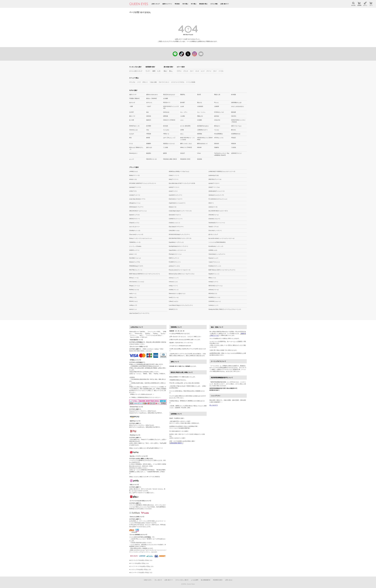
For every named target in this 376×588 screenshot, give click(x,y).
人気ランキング (155, 4)
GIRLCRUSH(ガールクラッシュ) (137, 211)
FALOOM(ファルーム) (135, 258)
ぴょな (131, 143)
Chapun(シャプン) (134, 222)
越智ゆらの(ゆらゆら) (152, 94)
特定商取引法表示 (217, 580)
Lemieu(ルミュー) (213, 305)
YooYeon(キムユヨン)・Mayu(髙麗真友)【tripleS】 (221, 154)
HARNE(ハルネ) (213, 250)
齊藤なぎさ (200, 116)
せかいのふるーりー (134, 226)
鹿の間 (199, 94)
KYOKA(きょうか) (219, 112)
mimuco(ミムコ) (173, 281)
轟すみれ (233, 130)
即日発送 (177, 4)
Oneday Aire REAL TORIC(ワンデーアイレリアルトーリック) (225, 309)
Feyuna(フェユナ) (213, 258)
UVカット (145, 82)
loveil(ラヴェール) (173, 297)
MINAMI (199, 147)
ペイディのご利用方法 (154, 476)
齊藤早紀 (182, 94)
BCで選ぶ (193, 4)
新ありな (199, 102)
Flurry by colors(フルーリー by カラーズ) (179, 270)
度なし (171, 71)
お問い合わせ (228, 580)
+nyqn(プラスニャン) (214, 262)
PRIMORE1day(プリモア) (136, 266)
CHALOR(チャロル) (174, 230)
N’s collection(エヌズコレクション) (218, 199)
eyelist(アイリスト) (174, 187)
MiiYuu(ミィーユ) (133, 277)
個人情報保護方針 (205, 580)
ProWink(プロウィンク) (215, 266)
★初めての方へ (148, 580)
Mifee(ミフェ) (212, 277)
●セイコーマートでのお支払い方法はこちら (140, 572)
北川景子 (131, 112)
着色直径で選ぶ (203, 4)
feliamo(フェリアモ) (134, 262)
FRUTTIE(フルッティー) (135, 270)
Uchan (199, 153)
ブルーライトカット (164, 82)
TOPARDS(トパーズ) (134, 242)
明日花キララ (166, 102)
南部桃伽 (199, 133)
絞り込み (353, 5)
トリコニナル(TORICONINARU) (217, 242)
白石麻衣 (199, 120)
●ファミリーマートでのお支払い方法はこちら (141, 566)
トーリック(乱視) (190, 82)
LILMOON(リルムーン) (215, 301)
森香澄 (165, 153)
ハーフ (139, 82)
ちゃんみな (166, 130)
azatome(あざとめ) (214, 175)
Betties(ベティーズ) (134, 175)
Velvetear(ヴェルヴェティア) (216, 195)
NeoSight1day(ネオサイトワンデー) (178, 246)
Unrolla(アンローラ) (134, 195)
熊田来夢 (233, 112)
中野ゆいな (166, 133)
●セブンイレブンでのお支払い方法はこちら (140, 560)
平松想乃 (233, 137)
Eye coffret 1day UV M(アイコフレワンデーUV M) (182, 183)
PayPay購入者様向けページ (155, 448)
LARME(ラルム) (133, 171)
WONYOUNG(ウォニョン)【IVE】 (171, 107)
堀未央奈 (216, 143)
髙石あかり (217, 126)
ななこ (182, 133)
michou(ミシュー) (173, 277)
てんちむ (216, 130)
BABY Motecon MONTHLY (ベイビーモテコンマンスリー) (144, 274)
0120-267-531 (179, 342)
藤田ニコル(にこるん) (186, 143)
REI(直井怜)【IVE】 (185, 159)
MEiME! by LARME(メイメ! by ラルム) (179, 171)
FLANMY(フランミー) (174, 262)
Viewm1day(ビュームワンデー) (217, 254)
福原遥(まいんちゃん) (169, 143)
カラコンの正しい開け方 (181, 580)
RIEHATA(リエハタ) (151, 159)
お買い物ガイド (224, 4)
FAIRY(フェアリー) (174, 258)
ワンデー (148, 71)
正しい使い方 (158, 580)
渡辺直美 (199, 159)
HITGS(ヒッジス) (218, 137)
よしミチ (131, 159)
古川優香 (165, 98)
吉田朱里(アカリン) (236, 153)
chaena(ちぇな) (133, 130)
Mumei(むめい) (133, 153)
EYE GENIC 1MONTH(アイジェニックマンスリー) (142, 183)
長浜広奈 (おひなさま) (169, 94)
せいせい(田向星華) (185, 126)
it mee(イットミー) (174, 175)
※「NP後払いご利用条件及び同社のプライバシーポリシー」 (145, 397)
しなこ (182, 120)
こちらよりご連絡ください (194, 336)
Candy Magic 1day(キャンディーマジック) (180, 211)
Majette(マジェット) (214, 274)
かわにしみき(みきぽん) (237, 106)
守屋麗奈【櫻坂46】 (134, 98)
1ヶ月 (158, 71)
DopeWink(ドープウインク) (176, 242)
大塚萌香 (216, 106)
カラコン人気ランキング (135, 71)
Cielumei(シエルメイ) (214, 218)
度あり (165, 71)
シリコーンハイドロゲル (177, 82)
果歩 (147, 112)
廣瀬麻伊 (148, 143)
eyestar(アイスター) (214, 183)
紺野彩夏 (165, 116)
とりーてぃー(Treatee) (135, 246)
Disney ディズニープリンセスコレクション (140, 238)
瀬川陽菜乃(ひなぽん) (203, 126)
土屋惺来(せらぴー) (202, 130)
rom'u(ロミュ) (132, 309)
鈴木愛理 (148, 126)
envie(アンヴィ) (173, 191)
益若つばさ (149, 147)
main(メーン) (132, 293)
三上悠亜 (165, 147)
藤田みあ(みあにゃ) (202, 143)
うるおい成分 (153, 82)
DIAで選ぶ (185, 4)
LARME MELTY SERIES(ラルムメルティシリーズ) (222, 171)
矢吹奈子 (182, 153)
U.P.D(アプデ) (132, 191)
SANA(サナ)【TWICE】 (169, 120)
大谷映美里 (200, 106)
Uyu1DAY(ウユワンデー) (175, 195)
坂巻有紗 (216, 116)
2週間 (153, 71)
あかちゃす (132, 102)
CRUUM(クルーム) (214, 214)
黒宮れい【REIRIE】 (151, 98)
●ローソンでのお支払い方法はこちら (139, 563)
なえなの (131, 133)
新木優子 (182, 102)
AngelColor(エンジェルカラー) (177, 203)
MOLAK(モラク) (213, 293)
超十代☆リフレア (213, 234)
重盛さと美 (217, 94)
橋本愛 (148, 137)
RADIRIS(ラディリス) (214, 297)
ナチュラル (132, 82)
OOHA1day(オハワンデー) (136, 207)
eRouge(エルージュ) (134, 203)
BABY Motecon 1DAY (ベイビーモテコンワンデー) (222, 270)
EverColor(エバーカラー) (175, 199)
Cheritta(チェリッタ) (134, 230)
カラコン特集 (213, 4)
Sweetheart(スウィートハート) (217, 222)
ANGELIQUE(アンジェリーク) (216, 191)
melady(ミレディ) (213, 281)
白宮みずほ (217, 120)
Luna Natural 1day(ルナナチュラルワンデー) (181, 305)
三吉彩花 (233, 147)
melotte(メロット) (173, 289)
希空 (130, 137)
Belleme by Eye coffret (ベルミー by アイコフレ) (181, 274)
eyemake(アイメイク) (135, 187)
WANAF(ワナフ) (173, 309)
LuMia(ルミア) (133, 305)
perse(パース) (133, 254)
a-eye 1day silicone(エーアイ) (137, 199)
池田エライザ (132, 94)
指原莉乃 (148, 120)
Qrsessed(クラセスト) (175, 214)
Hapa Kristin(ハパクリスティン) (177, 250)
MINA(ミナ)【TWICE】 (186, 147)
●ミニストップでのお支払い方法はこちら (140, 569)
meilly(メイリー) (173, 285)
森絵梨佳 (148, 153)
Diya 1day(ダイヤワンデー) (176, 226)
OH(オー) (211, 203)
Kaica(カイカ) (172, 207)
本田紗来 (233, 143)
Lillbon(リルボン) (173, 301)
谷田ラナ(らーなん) (236, 126)
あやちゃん (149, 102)
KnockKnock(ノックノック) (216, 246)
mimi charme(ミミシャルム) (136, 281)
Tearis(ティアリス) (213, 226)
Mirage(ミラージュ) (134, 285)
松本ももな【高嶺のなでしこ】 (136, 148)
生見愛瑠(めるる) (235, 133)
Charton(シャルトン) (174, 222)
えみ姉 (182, 106)
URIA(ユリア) (132, 297)
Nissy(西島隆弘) (218, 133)
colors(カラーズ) (213, 207)
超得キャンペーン (167, 4)
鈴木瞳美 (233, 94)
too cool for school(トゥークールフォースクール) (221, 238)
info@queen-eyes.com (185, 345)
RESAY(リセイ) (133, 301)
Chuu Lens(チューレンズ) (136, 234)
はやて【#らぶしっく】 (169, 137)
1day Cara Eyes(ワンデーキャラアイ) (139, 313)
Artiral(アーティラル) (214, 187)
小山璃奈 (182, 116)
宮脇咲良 (216, 147)
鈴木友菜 (165, 126)
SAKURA (233, 116)
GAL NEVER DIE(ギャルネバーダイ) (218, 211)
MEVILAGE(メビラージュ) (215, 285)
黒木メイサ (132, 116)
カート (371, 5)
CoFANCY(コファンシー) (175, 218)
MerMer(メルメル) (134, 289)
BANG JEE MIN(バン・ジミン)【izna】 (187, 138)
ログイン (365, 5)
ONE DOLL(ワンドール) (215, 179)
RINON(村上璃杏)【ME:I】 (170, 159)
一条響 (131, 106)
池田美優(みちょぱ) (236, 102)
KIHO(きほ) (166, 112)
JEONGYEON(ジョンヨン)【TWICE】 (238, 121)
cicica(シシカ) (133, 179)
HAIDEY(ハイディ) (134, 250)
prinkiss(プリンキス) (174, 266)
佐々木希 (131, 120)
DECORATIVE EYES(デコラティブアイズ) (180, 238)
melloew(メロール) (214, 289)
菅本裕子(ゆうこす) (134, 126)
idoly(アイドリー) (173, 179)
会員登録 (359, 5)
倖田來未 (148, 116)
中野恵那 (148, 133)
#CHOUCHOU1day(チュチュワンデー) (179, 234)
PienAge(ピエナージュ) (175, 254)
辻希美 (182, 130)
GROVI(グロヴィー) (134, 218)
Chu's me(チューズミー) (215, 230)
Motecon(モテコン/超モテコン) (177, 293)
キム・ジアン (183, 112)
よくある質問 (194, 580)
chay (147, 130)
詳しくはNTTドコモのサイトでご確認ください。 (142, 492)
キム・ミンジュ (201, 112)
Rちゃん (216, 102)
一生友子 (148, 106)
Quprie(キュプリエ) (134, 214)
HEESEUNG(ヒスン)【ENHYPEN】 (205, 138)
